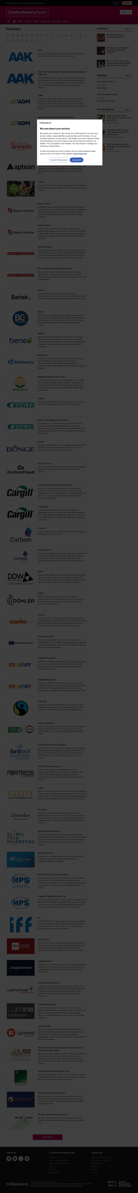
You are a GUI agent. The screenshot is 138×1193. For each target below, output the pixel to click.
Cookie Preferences (58, 160)
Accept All (76, 160)
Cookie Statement (80, 154)
